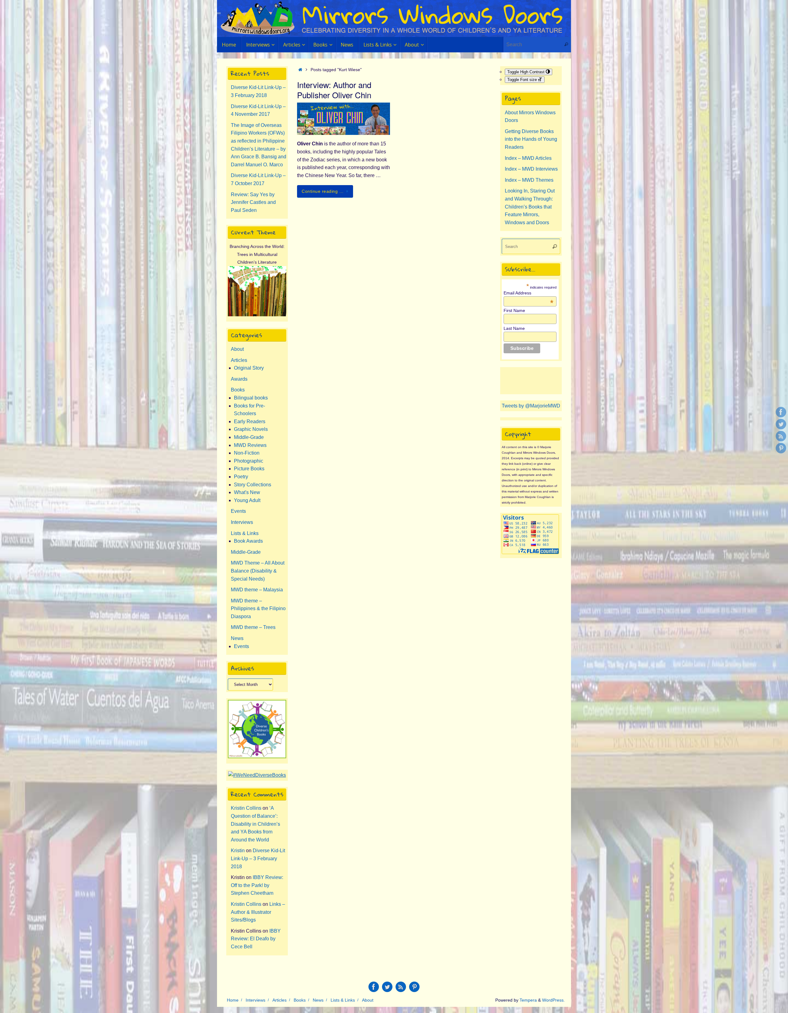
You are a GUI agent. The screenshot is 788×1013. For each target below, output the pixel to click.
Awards (239, 379)
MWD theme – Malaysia (257, 589)
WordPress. (553, 1000)
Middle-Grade (249, 437)
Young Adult (247, 500)
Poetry (241, 476)
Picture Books (249, 468)
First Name (514, 310)
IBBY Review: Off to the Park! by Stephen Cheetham (257, 885)
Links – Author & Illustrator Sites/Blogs (258, 912)
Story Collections (252, 484)
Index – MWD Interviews (531, 169)
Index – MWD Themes (529, 180)
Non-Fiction (246, 453)
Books (238, 389)
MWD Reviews (250, 445)
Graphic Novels (251, 429)
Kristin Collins (246, 808)
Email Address (528, 292)
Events (238, 511)
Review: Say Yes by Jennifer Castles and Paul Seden (253, 202)
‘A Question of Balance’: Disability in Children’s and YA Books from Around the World (255, 823)
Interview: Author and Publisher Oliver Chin (334, 90)
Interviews (242, 522)
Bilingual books (251, 397)
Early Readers (249, 421)
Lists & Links (245, 533)
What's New (247, 492)
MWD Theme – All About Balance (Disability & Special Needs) (257, 570)
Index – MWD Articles (528, 158)
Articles (239, 360)
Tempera (528, 1000)
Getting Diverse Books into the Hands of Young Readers (531, 139)
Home (233, 1000)
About (237, 349)
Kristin (238, 850)
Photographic (248, 461)
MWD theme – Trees (253, 627)
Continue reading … (323, 191)
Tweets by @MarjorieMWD (531, 405)
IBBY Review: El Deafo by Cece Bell (256, 938)
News (237, 638)
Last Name (514, 328)
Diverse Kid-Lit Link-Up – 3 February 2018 (258, 858)
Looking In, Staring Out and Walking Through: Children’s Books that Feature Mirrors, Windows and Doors (530, 206)
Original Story (249, 368)
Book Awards (248, 541)
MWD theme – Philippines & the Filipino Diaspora (258, 608)
